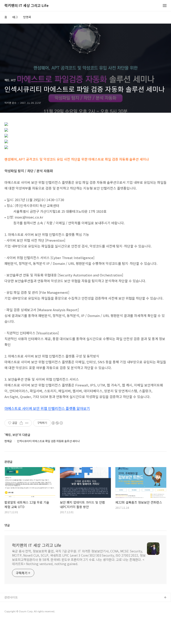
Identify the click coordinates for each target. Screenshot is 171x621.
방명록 (27, 17)
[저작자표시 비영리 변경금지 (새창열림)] (57, 423)
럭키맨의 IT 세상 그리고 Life (26, 5)
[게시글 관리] (27, 423)
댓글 (7, 525)
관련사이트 (11, 597)
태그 (15, 17)
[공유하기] (21, 423)
